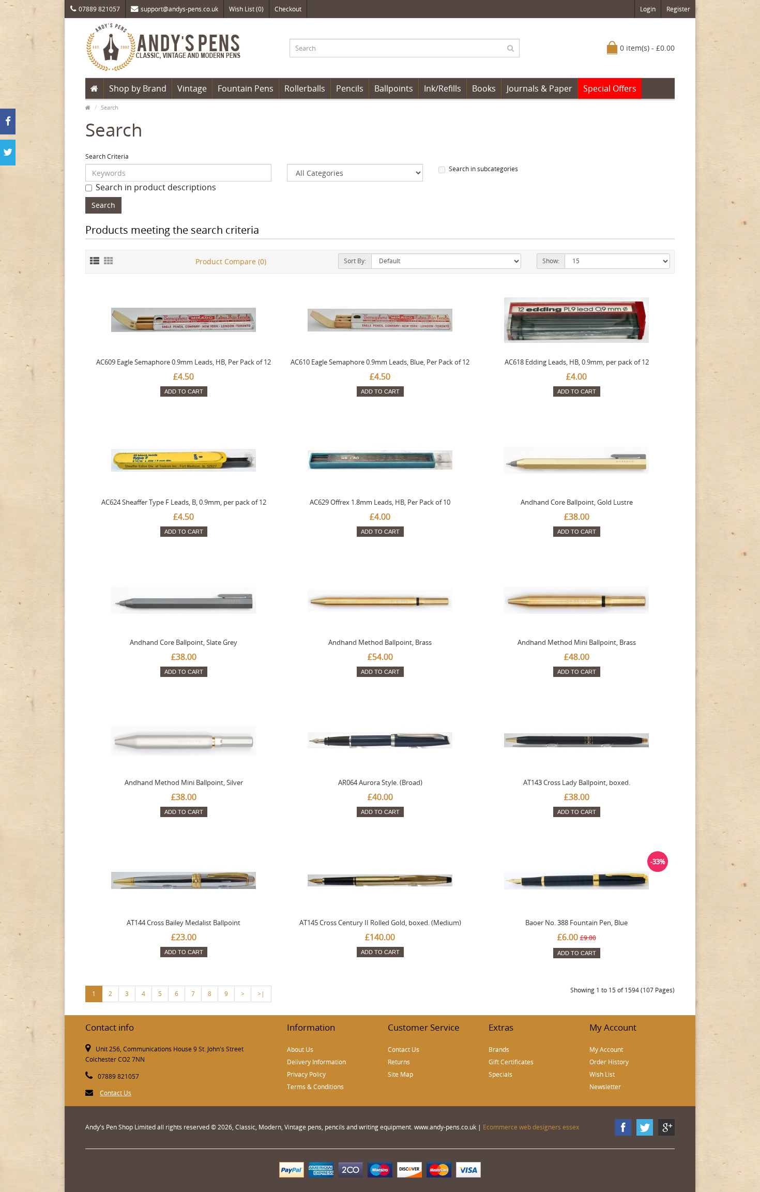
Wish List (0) (246, 9)
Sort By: (355, 260)
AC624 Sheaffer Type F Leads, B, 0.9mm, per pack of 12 (183, 502)
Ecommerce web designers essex (531, 1127)
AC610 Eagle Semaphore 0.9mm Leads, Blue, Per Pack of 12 (380, 362)
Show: (550, 260)
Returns (399, 1062)
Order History (609, 1062)
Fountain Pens (245, 88)
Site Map (400, 1074)
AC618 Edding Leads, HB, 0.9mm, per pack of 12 (577, 362)
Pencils (349, 88)
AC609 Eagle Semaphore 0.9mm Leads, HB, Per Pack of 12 (183, 362)
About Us (300, 1049)
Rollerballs (304, 88)
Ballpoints (393, 88)
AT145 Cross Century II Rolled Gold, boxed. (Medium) (380, 922)
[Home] (94, 88)
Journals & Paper (539, 88)
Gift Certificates (511, 1062)
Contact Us (115, 1093)
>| (261, 993)
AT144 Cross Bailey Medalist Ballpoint (183, 922)
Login (648, 9)
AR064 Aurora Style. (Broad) (380, 782)
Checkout (288, 9)
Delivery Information (316, 1062)
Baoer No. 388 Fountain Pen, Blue (576, 922)
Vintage (192, 88)
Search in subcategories (483, 168)
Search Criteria (107, 156)
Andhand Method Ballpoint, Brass (380, 642)
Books (484, 88)
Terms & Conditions (315, 1086)
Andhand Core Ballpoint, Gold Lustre (577, 502)
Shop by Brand (137, 88)
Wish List (602, 1074)
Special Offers (609, 88)
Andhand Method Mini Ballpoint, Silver (184, 782)
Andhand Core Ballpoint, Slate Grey (183, 642)
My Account (606, 1049)
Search (109, 107)
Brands (499, 1049)
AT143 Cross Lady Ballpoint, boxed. (576, 782)
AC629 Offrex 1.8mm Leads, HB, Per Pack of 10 (380, 502)
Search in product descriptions (156, 187)
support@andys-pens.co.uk (179, 9)
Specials (500, 1074)
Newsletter (605, 1086)
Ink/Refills (442, 88)
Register (678, 9)
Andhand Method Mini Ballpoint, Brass (577, 642)
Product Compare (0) (230, 261)
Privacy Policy (306, 1074)
